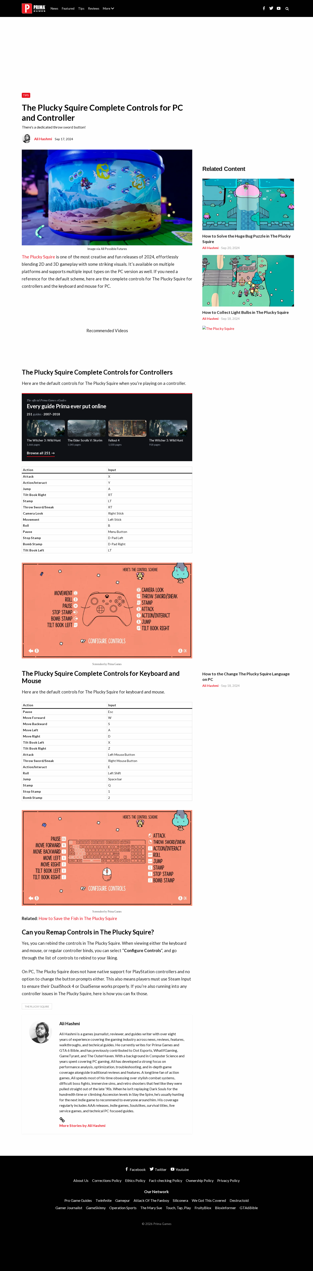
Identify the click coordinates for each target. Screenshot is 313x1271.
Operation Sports (123, 1207)
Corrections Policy (106, 1180)
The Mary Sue (151, 1207)
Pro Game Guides (78, 1200)
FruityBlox (203, 1207)
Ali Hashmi (43, 139)
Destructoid (239, 1200)
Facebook (137, 1169)
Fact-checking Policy (165, 1180)
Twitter (160, 1169)
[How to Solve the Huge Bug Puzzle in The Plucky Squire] (248, 205)
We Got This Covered (209, 1200)
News (54, 8)
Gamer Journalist (68, 1207)
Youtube (182, 1169)
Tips (81, 8)
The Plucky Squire (38, 256)
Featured (68, 8)
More (111, 10)
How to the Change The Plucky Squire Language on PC (246, 676)
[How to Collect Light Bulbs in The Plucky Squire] (248, 281)
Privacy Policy (228, 1180)
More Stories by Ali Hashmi (82, 1125)
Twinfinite (104, 1200)
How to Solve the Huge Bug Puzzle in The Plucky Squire (246, 239)
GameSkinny (96, 1207)
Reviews (93, 8)
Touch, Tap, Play (178, 1207)
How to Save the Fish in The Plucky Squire (77, 918)
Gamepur (122, 1200)
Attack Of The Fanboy (151, 1200)
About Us (109, 6)
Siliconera (180, 1200)
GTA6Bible (249, 1207)
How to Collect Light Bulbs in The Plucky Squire (245, 312)
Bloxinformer (225, 1207)
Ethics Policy (135, 1180)
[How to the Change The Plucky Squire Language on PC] (248, 497)
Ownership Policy (200, 1180)
